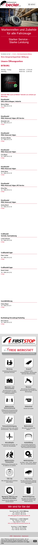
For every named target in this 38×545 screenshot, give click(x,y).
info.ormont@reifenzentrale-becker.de (19, 523)
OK (35, 541)
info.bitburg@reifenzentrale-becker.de (19, 515)
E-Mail (2, 107)
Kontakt (14, 54)
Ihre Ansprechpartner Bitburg (24, 54)
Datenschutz (17, 536)
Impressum (25, 536)
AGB (11, 536)
